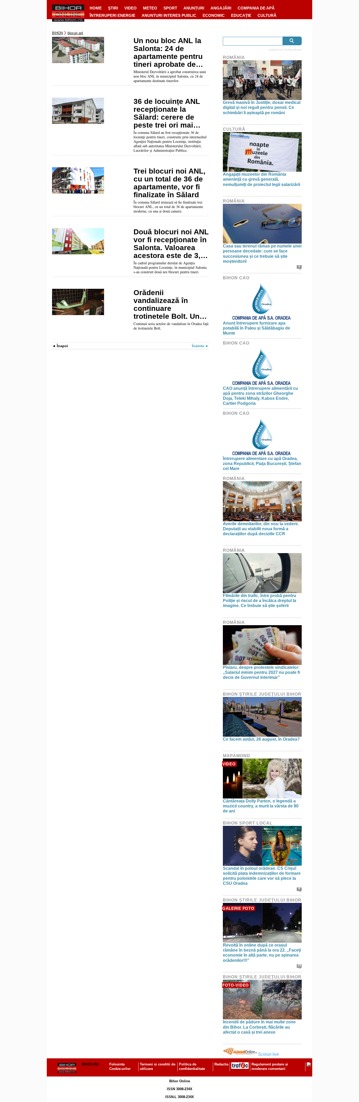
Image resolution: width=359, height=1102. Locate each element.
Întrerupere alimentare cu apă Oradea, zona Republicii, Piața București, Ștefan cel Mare (262, 463)
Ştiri (113, 8)
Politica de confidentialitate (192, 1066)
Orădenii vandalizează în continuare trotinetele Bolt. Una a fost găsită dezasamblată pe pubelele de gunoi (169, 304)
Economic (214, 15)
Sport (170, 8)
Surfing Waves (293, 49)
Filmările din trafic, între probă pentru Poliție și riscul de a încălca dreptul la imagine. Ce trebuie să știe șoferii (259, 600)
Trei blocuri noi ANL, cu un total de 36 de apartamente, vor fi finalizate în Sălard (170, 183)
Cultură (267, 15)
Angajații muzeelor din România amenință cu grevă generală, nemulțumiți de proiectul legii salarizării (261, 179)
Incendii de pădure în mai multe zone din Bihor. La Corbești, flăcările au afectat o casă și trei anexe (259, 1027)
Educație (241, 15)
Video (130, 8)
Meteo (150, 8)
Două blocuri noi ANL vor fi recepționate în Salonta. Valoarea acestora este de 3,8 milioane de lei (171, 244)
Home (96, 8)
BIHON (57, 33)
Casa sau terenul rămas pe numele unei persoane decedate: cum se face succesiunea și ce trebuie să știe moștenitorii (262, 254)
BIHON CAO (236, 278)
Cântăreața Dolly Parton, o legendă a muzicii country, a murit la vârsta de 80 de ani (261, 806)
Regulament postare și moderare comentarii (270, 1066)
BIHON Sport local (248, 823)
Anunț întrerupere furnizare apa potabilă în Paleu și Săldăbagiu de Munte (256, 328)
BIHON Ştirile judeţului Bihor (262, 694)
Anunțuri (193, 8)
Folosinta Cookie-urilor (120, 1066)
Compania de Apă (256, 8)
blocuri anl (75, 33)
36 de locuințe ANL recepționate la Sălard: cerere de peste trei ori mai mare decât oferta (167, 113)
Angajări (221, 8)
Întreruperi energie (112, 15)
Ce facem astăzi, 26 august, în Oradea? (261, 739)
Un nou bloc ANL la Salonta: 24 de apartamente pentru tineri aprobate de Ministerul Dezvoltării (171, 52)
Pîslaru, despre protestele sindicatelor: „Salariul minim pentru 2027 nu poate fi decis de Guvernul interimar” (261, 672)
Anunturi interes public (169, 15)
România (234, 57)
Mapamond (236, 756)
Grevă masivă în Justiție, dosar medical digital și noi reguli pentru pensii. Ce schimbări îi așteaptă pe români (261, 107)
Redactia (221, 1064)
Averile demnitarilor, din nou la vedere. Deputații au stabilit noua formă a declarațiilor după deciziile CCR (261, 529)
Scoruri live (268, 1054)
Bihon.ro (90, 1064)
